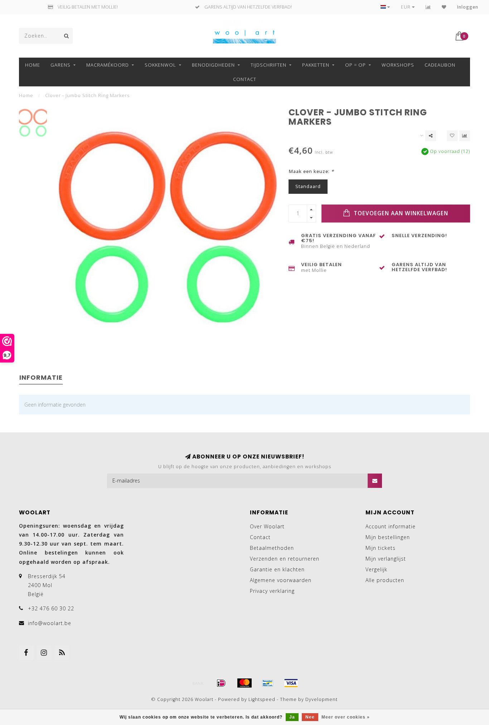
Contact (244, 79)
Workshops (398, 65)
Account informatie (390, 526)
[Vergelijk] (428, 7)
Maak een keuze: (311, 171)
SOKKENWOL (160, 65)
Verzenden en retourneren (284, 558)
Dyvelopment (321, 699)
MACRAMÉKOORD (107, 65)
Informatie (41, 377)
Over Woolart (267, 526)
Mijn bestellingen (387, 537)
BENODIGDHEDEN (213, 65)
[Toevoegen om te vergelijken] (464, 135)
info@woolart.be (49, 623)
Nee (310, 717)
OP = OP (355, 65)
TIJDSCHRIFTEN (268, 65)
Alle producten (384, 580)
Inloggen (467, 7)
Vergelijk (376, 569)
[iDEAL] (221, 683)
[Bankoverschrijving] (198, 683)
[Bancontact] (268, 683)
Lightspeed (261, 699)
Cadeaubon (440, 65)
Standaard (308, 186)
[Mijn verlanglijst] (444, 7)
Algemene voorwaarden (280, 580)
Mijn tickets (380, 547)
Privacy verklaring (272, 590)
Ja (292, 717)
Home (32, 65)
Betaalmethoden (272, 547)
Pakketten (315, 65)
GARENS (60, 65)
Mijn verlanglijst (385, 558)
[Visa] (291, 683)
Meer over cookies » (345, 717)
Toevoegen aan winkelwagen (400, 213)
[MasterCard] (244, 683)
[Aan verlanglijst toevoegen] (452, 135)
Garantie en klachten (277, 569)
